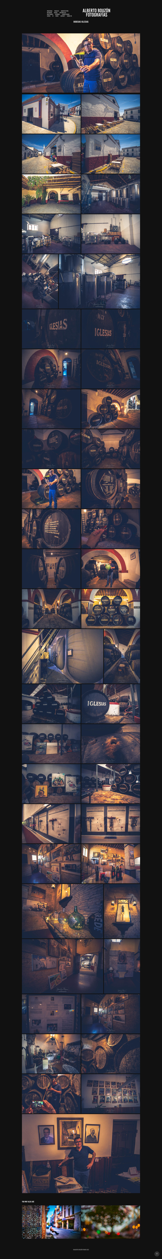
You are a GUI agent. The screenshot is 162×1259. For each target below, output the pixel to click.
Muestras (49, 11)
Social (56, 13)
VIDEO (56, 16)
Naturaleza (63, 13)
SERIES (48, 16)
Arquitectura (64, 11)
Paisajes (56, 11)
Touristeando (65, 14)
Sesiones (57, 14)
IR (52, 16)
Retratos (49, 13)
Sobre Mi (69, 16)
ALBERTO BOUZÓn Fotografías (97, 13)
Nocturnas (50, 14)
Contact (62, 16)
